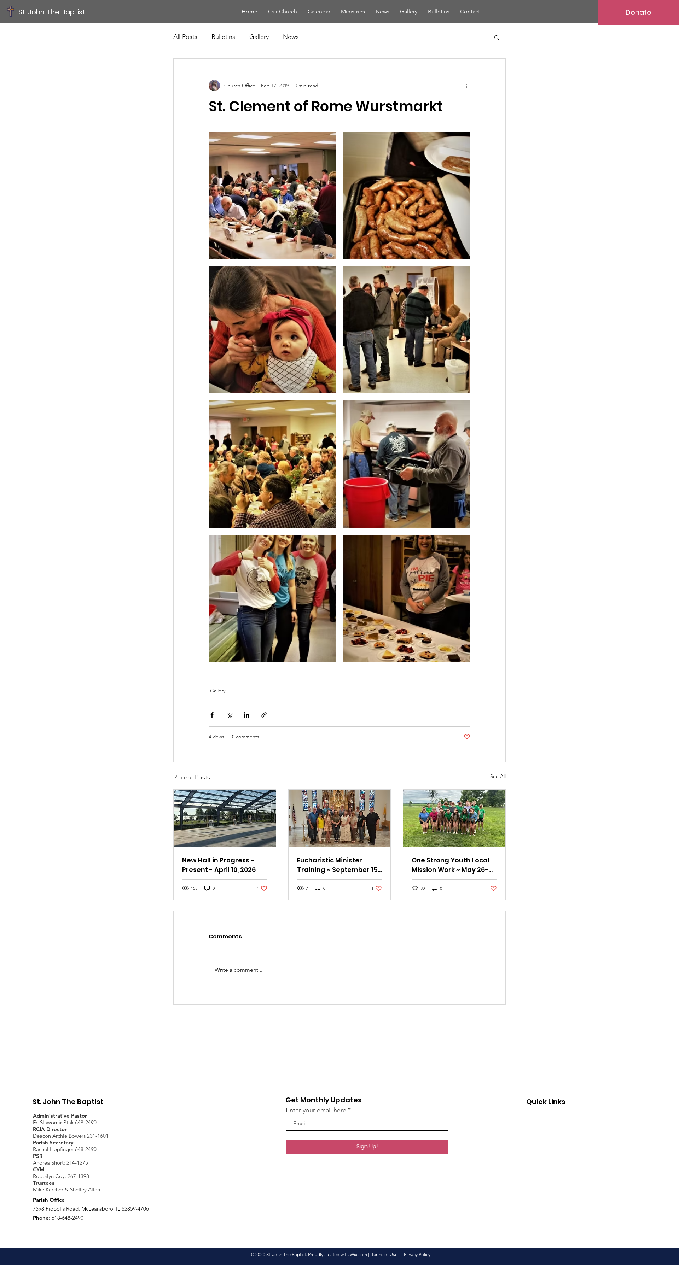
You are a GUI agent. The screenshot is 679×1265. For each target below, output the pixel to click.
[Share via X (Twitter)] (229, 714)
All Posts (185, 37)
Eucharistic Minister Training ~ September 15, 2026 (338, 865)
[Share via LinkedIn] (246, 714)
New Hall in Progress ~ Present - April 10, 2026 (219, 865)
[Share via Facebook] (212, 714)
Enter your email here (316, 1110)
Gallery (259, 37)
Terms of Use (384, 1254)
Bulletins (223, 37)
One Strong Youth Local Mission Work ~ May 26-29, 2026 (450, 865)
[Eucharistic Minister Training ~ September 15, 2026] (340, 818)
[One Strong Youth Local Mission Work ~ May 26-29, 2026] (454, 818)
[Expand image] (272, 195)
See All (498, 776)
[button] (496, 37)
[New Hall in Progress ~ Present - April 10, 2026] (225, 818)
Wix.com (358, 1254)
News (291, 37)
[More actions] (466, 85)
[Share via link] (264, 714)
